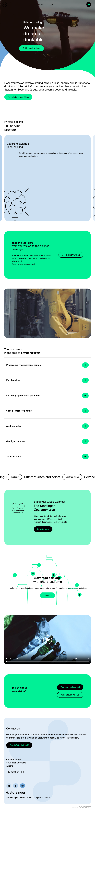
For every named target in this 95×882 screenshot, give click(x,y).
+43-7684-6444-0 (15, 771)
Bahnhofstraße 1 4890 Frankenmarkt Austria (16, 762)
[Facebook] (15, 785)
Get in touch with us (31, 48)
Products (48, 595)
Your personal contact (70, 687)
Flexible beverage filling (18, 97)
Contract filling (63, 477)
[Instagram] (22, 785)
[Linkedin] (8, 785)
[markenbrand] (47, 4)
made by (75, 807)
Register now (43, 529)
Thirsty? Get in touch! (19, 745)
